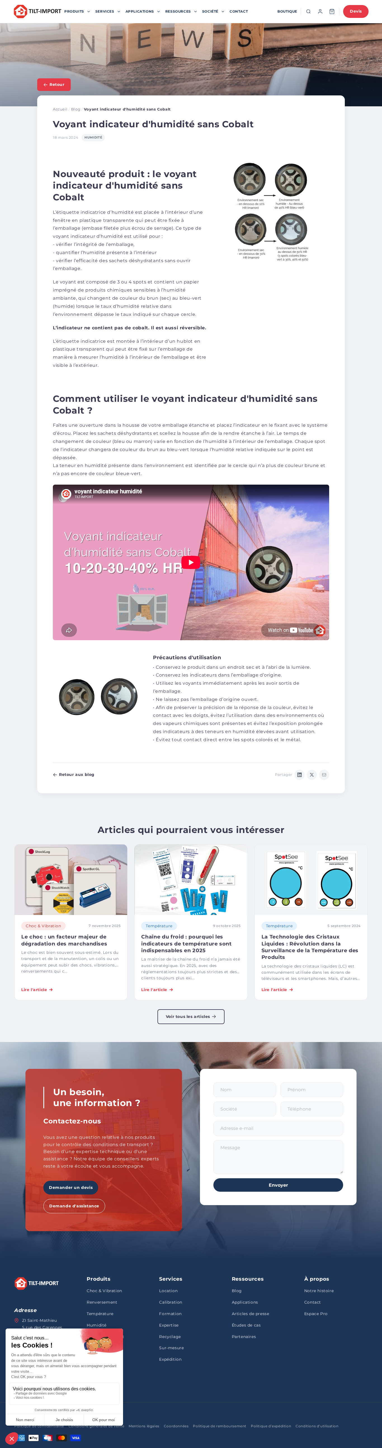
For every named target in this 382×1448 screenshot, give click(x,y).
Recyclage (170, 1336)
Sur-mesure (171, 1347)
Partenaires (244, 1336)
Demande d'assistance (74, 1205)
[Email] (324, 775)
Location (168, 1290)
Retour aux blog (77, 774)
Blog (75, 109)
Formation (170, 1313)
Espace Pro (316, 1313)
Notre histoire (319, 1290)
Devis (356, 11)
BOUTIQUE (287, 11)
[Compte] (320, 11)
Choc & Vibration (104, 1290)
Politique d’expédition (271, 1426)
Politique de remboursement (219, 1426)
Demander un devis (71, 1187)
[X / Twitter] (312, 775)
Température (100, 1313)
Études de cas (246, 1325)
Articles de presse (250, 1313)
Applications (140, 11)
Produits (74, 11)
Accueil (60, 109)
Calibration (170, 1302)
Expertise (168, 1325)
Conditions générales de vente (96, 1426)
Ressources (178, 11)
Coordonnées (176, 1426)
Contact (239, 11)
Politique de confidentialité (39, 1426)
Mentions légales (144, 1426)
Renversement (102, 1302)
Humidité (97, 1325)
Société (210, 11)
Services (104, 11)
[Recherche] (308, 11)
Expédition (170, 1359)
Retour (57, 84)
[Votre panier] (332, 11)
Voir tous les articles (188, 1016)
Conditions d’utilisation (317, 1426)
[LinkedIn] (299, 775)
